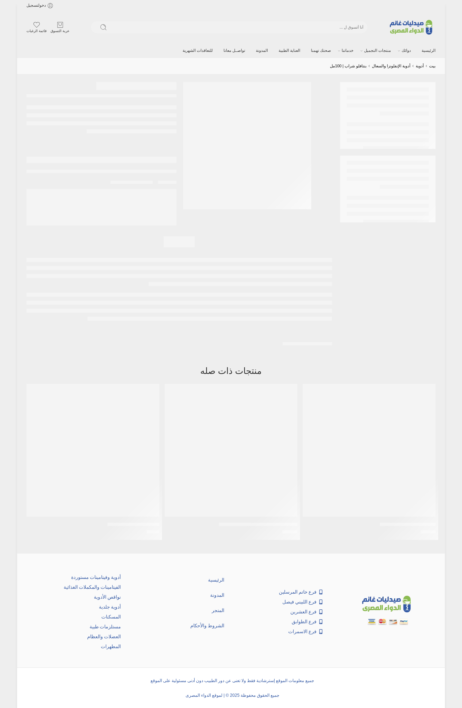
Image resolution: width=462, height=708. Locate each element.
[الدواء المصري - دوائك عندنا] (412, 27)
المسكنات (111, 617)
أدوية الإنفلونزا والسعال (391, 66)
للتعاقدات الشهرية (198, 50)
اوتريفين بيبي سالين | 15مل (133, 524)
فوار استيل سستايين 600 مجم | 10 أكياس (258, 524)
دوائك (406, 50)
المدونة (262, 50)
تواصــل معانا (234, 50)
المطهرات (111, 646)
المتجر (218, 610)
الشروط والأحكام (207, 625)
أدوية (420, 66)
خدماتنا (347, 50)
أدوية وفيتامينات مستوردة (96, 577)
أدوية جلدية (110, 607)
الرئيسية (429, 50)
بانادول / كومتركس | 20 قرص (408, 524)
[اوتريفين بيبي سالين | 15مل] (92, 450)
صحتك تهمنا (321, 50)
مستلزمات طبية (105, 626)
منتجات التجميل (377, 50)
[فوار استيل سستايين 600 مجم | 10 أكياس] (231, 450)
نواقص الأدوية (107, 597)
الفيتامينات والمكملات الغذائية (92, 587)
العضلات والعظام (104, 636)
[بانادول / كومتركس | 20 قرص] (369, 450)
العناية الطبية (289, 50)
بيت (432, 66)
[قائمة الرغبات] (310, 391)
